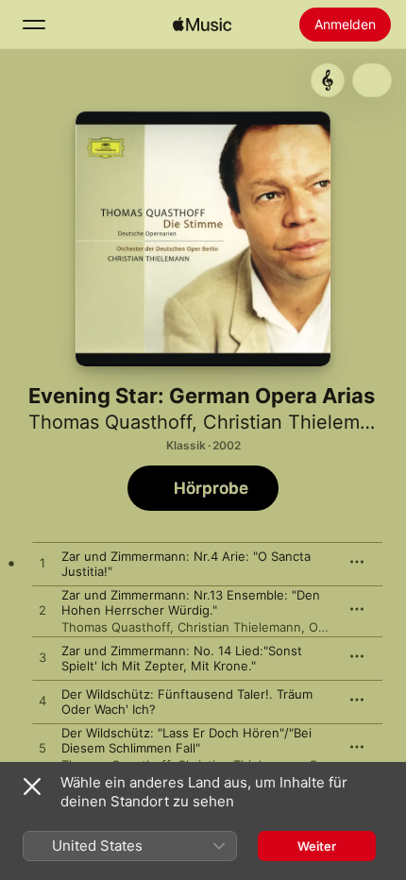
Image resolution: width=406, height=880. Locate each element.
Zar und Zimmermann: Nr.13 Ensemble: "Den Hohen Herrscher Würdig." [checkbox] (190, 602)
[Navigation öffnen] (34, 24)
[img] (202, 24)
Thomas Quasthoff (110, 422)
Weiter (316, 846)
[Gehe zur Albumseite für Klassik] (328, 80)
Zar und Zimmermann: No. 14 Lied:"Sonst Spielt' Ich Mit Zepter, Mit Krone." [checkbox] (181, 658)
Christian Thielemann (298, 422)
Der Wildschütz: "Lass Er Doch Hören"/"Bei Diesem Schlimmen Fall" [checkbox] (186, 740)
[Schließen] (32, 786)
